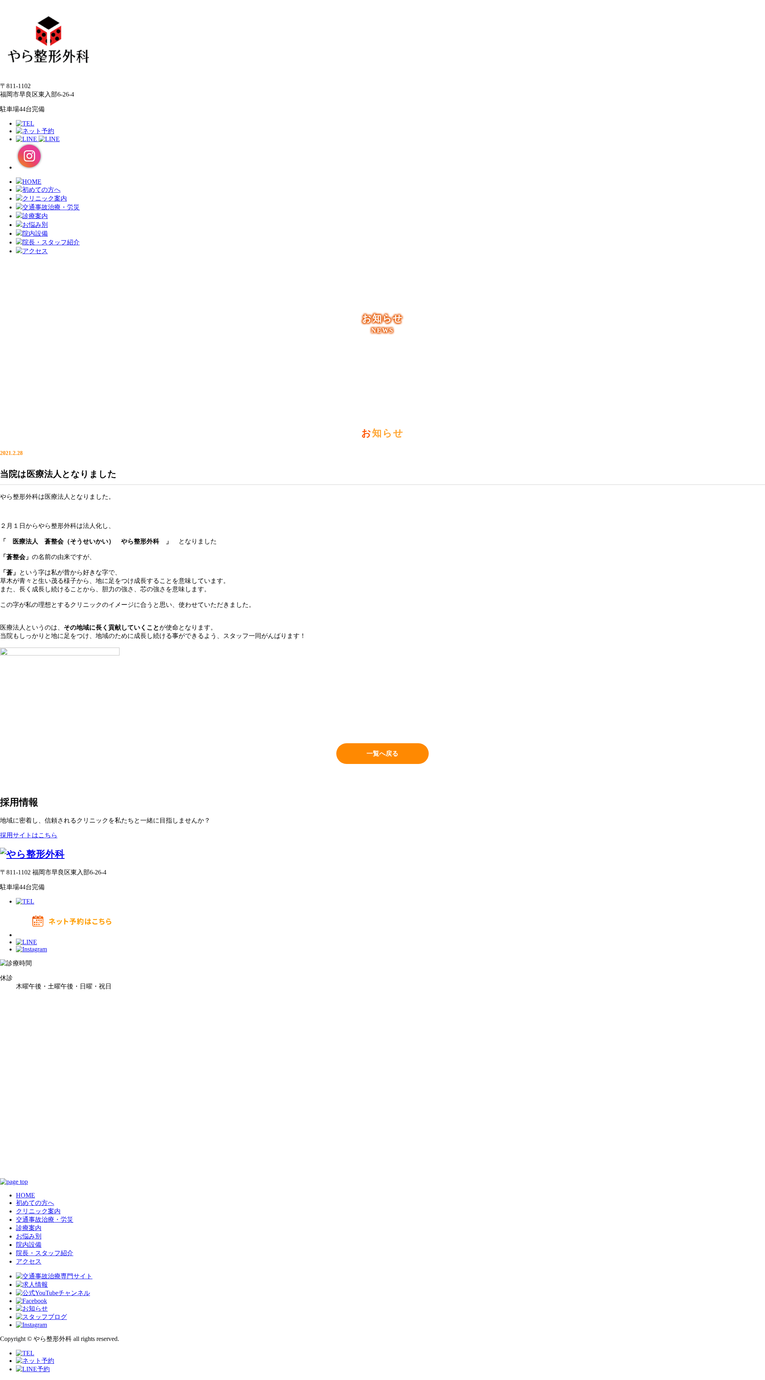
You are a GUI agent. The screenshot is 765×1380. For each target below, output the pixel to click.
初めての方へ (35, 1202)
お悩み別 (28, 1236)
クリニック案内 (38, 1211)
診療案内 (28, 1227)
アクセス (28, 1261)
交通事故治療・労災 (44, 1219)
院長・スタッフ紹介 (44, 1253)
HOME (25, 1195)
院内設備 (28, 1244)
